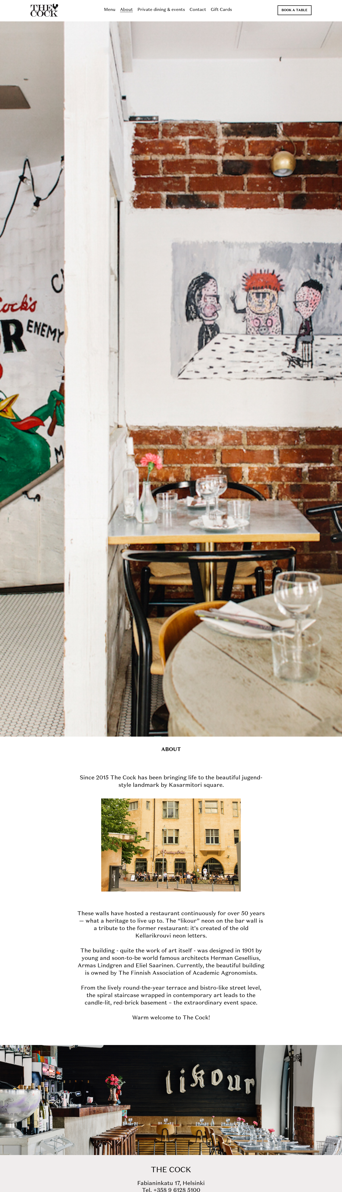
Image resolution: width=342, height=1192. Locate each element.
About (126, 10)
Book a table (295, 10)
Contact (198, 10)
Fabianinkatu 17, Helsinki (171, 1183)
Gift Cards (221, 10)
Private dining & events (161, 10)
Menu (109, 10)
